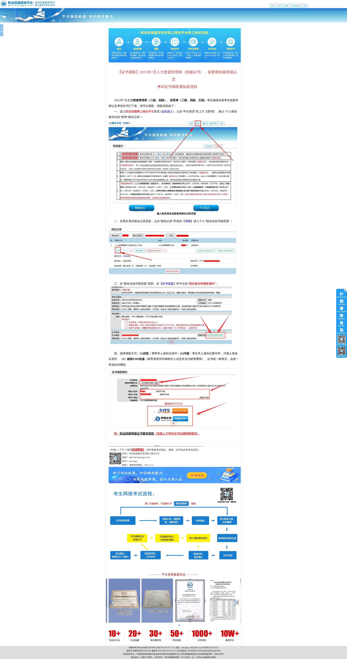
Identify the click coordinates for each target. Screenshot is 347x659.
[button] (161, 625)
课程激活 (341, 319)
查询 (279, 6)
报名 (272, 6)
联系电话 (206, 648)
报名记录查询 (341, 312)
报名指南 (341, 304)
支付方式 (214, 648)
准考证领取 (296, 6)
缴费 (286, 6)
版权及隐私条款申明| (212, 651)
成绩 (304, 6)
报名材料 (341, 326)
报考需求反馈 (341, 297)
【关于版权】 (185, 657)
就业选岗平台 (341, 333)
